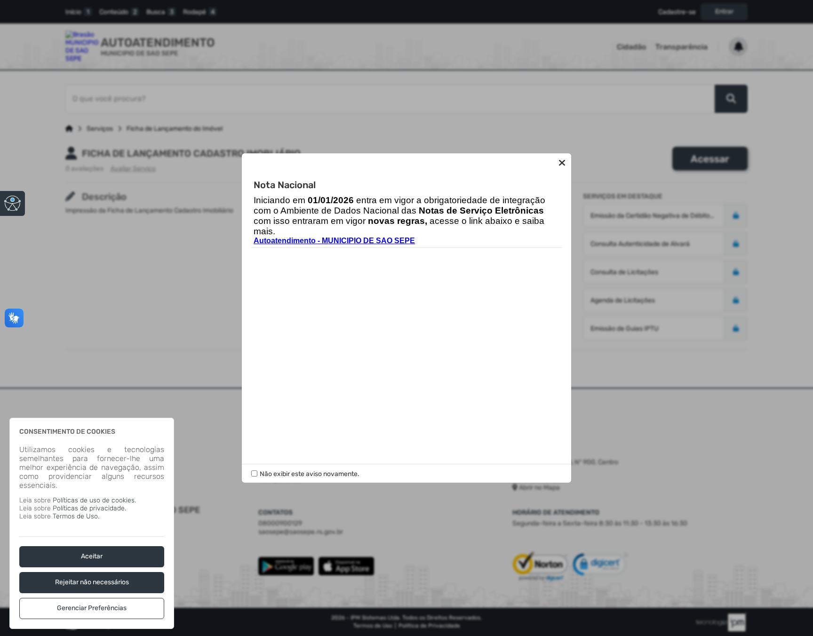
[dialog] (91, 523)
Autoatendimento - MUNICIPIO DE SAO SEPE (334, 241)
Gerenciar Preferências (92, 608)
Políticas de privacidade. (89, 508)
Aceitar (92, 556)
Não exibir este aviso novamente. (309, 474)
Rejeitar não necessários (92, 582)
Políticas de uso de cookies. (94, 500)
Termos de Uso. (76, 516)
